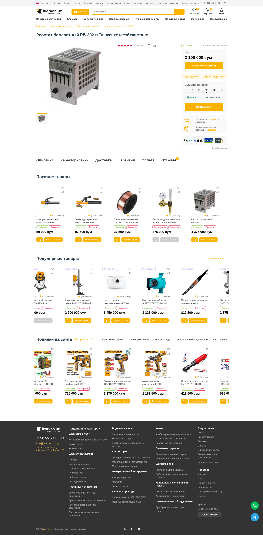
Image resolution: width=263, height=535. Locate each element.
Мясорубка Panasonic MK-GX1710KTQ (208, 301)
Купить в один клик (214, 76)
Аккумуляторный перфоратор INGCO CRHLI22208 (50, 383)
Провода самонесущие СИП (127, 501)
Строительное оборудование (191, 339)
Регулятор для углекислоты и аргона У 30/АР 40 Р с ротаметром (166, 221)
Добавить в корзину (204, 65)
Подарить (193, 76)
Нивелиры (117, 481)
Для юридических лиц (210, 491)
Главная (40, 26)
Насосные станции (122, 438)
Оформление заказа (208, 450)
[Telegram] (124, 529)
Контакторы (119, 451)
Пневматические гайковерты (171, 454)
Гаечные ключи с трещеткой (171, 438)
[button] (36, 216)
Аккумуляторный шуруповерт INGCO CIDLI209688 (127, 383)
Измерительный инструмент (129, 471)
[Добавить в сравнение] (154, 45)
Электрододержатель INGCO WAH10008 (86, 221)
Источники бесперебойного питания (88, 439)
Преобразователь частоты (170, 507)
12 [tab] (206, 90)
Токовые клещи (120, 486)
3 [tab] (185, 90)
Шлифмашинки (165, 464)
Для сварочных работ (88, 26)
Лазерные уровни (121, 477)
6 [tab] (192, 90)
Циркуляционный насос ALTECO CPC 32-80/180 (129, 301)
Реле (158, 511)
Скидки (201, 432)
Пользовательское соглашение (207, 456)
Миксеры (73, 459)
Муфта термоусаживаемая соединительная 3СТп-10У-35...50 (169, 302)
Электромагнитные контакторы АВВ (131, 457)
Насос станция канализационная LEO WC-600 (92, 302)
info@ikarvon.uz (46, 443)
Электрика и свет (175, 19)
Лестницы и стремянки (83, 486)
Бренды (202, 504)
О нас (201, 478)
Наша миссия (205, 487)
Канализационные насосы (126, 434)
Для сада (72, 19)
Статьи (201, 496)
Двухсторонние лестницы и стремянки (83, 494)
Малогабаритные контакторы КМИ (130, 462)
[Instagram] (138, 529)
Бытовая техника (93, 19)
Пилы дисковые (77, 481)
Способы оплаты (219, 148)
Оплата (148, 160)
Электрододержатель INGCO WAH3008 (47, 221)
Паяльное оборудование (82, 468)
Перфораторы (76, 472)
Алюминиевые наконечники (170, 496)
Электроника (219, 339)
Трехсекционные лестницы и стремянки (84, 514)
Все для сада (162, 339)
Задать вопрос (209, 514)
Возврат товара (206, 437)
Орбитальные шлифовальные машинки (172, 476)
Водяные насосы (119, 19)
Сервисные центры (208, 462)
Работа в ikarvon (206, 483)
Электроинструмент (81, 453)
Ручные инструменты (147, 19)
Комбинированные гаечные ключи (174, 434)
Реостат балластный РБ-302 (118, 26)
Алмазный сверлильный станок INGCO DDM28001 (53, 301)
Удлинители (75, 448)
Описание (45, 160)
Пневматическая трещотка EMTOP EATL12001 (169, 382)
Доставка (103, 160)
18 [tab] (214, 90)
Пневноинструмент (167, 448)
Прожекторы (75, 444)
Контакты (203, 474)
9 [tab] (199, 90)
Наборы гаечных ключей (169, 443)
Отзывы (168, 160)
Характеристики (74, 160)
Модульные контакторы (124, 466)
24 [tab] (222, 90)
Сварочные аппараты (61, 26)
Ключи (159, 428)
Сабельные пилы (78, 477)
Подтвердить (204, 107)
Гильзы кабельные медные (170, 491)
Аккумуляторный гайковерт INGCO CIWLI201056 (92, 382)
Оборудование (218, 19)
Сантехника (197, 19)
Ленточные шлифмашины (170, 470)
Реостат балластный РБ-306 (201, 221)
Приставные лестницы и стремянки (88, 500)
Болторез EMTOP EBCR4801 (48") (203, 382)
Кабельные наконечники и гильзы (172, 484)
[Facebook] (131, 529)
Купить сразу (53, 239)
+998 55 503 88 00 (50, 438)
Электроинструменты (48, 19)
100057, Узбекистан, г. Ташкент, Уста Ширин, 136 (50, 448)
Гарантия (126, 160)
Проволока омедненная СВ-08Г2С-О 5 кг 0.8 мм (126, 221)
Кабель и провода (123, 491)
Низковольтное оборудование (174, 501)
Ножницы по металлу (80, 464)
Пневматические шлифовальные (173, 458)
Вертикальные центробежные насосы (128, 445)
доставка (212, 119)
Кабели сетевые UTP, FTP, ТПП (129, 497)
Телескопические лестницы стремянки (83, 506)
